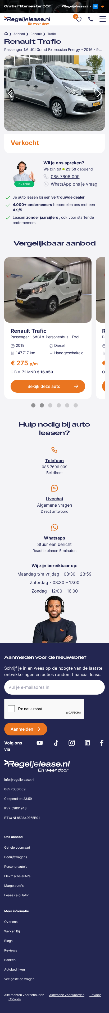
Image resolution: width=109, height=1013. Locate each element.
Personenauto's (15, 866)
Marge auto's (14, 885)
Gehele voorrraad (17, 847)
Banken (10, 960)
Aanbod (19, 34)
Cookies (14, 999)
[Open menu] (102, 19)
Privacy (95, 995)
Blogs (8, 941)
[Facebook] (102, 743)
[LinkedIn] (87, 743)
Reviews (10, 950)
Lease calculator (16, 895)
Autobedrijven (14, 969)
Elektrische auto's (17, 876)
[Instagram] (72, 743)
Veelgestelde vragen (19, 979)
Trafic (51, 34)
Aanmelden (22, 729)
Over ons (10, 921)
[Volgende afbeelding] (99, 93)
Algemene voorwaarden (66, 995)
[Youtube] (40, 743)
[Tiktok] (56, 743)
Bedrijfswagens (15, 857)
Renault (36, 34)
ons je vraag (74, 184)
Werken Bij (12, 931)
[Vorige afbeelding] (9, 93)
